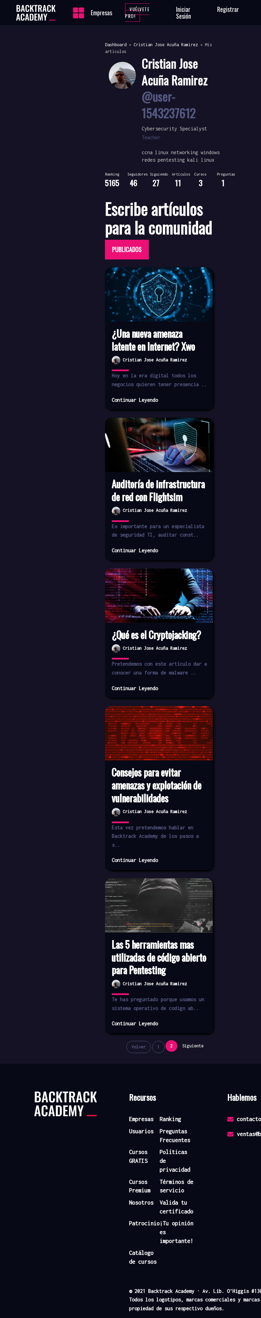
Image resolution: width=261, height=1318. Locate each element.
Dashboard (115, 44)
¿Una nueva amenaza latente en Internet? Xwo (153, 340)
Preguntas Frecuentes (175, 1135)
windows (210, 152)
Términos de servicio (176, 1186)
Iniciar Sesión (183, 12)
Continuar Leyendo (135, 400)
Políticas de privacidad (175, 1160)
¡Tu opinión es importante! (176, 1232)
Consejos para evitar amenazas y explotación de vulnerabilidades (157, 785)
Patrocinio (144, 1223)
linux (162, 152)
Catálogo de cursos (143, 1257)
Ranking (170, 1119)
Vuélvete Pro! (137, 12)
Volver (139, 1046)
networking (184, 152)
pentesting (171, 160)
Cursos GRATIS (138, 1156)
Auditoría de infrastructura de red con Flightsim (158, 490)
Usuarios (141, 1131)
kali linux (200, 160)
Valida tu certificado (176, 1206)
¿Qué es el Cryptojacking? (156, 634)
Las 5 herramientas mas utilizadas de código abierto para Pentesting (159, 957)
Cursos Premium (140, 1186)
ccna (147, 152)
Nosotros (141, 1202)
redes (148, 160)
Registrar (228, 9)
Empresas (101, 12)
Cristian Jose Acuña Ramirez (166, 44)
